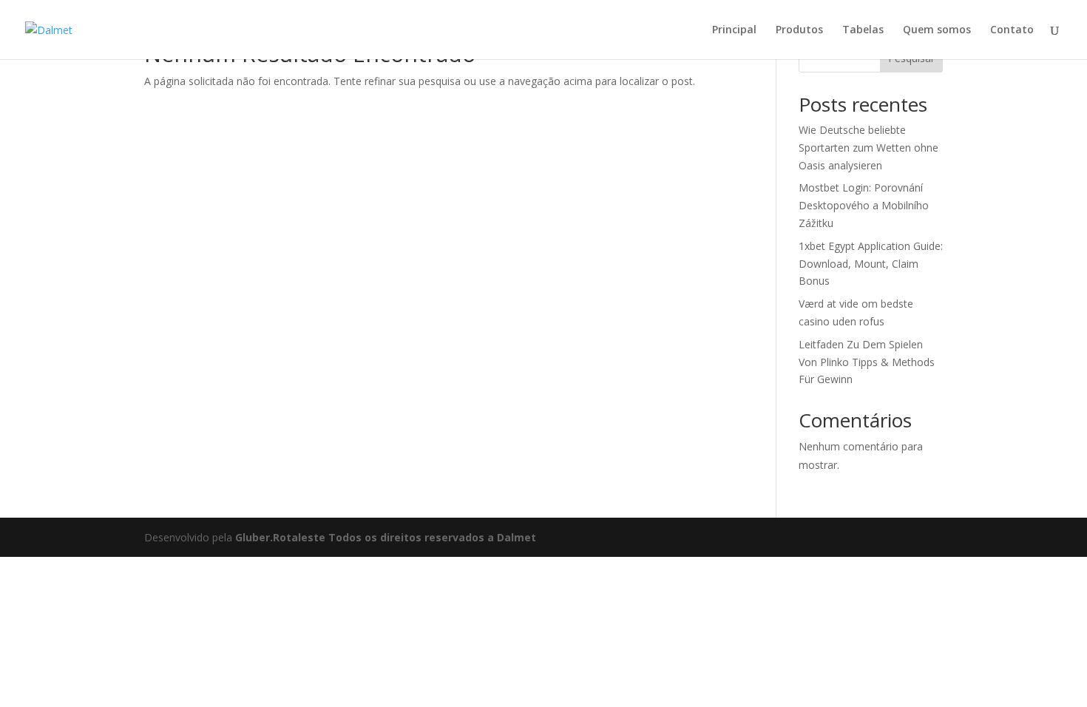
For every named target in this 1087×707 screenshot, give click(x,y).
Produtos (799, 30)
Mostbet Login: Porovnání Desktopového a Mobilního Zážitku (864, 205)
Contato (1012, 30)
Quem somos (937, 30)
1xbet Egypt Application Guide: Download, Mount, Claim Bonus (871, 263)
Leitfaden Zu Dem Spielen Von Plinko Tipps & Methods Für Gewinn (867, 362)
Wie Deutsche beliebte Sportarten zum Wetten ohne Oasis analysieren (868, 147)
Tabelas (863, 30)
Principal (734, 30)
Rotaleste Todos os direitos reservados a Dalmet (404, 537)
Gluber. (254, 537)
